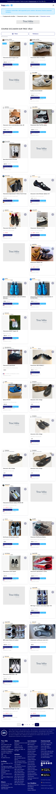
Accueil (2, 743)
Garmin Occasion (31, 756)
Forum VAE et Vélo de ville (47, 751)
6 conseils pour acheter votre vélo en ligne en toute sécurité (7, 768)
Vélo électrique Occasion (20, 766)
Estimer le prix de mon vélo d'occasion (20, 743)
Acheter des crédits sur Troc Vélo (19, 750)
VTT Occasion (17, 764)
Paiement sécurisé (18, 747)
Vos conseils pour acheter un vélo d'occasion (47, 753)
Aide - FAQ (3, 756)
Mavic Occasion (31, 763)
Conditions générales (6, 746)
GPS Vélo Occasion (18, 783)
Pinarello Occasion (32, 766)
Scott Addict (30, 788)
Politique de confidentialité (7, 749)
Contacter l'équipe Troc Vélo (6, 753)
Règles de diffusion (5, 748)
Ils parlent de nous (5, 757)
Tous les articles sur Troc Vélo (7, 764)
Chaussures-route (33, 16)
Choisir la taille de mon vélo (6, 774)
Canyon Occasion (32, 749)
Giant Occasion (31, 758)
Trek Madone (31, 786)
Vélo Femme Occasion (19, 776)
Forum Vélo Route (45, 746)
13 (33, 724)
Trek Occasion (31, 776)
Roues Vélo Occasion (19, 778)
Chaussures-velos (22, 16)
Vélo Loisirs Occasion (19, 769)
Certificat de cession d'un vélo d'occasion (7, 788)
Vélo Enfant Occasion (19, 774)
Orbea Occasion (31, 764)
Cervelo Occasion (32, 751)
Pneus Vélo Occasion (19, 779)
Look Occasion (31, 761)
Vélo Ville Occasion (18, 771)
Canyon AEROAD (32, 790)
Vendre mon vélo (18, 746)
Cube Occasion (31, 753)
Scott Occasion (31, 771)
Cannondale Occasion (33, 748)
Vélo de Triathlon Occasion (20, 762)
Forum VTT (43, 749)
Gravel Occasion (18, 767)
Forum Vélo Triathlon (46, 748)
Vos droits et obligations (7, 751)
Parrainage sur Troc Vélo (46, 743)
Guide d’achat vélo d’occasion (5, 771)
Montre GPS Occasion (19, 772)
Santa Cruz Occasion (32, 769)
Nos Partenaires (5, 785)
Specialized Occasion (32, 774)
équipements (32, 1)
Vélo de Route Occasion (19, 761)
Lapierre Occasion (32, 759)
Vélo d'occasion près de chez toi (19, 758)
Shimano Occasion (32, 773)
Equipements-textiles (9, 16)
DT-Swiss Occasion (32, 754)
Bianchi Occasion (31, 743)
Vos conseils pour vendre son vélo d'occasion (47, 756)
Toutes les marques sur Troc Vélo (33, 778)
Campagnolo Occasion (33, 746)
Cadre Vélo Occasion (19, 781)
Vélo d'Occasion (18, 756)
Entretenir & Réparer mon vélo (7, 777)
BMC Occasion (31, 744)
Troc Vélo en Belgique (46, 744)
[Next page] (37, 724)
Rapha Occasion (31, 768)
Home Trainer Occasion (19, 784)
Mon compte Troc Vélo (6, 744)
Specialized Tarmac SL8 (33, 785)
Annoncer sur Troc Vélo (6, 784)
